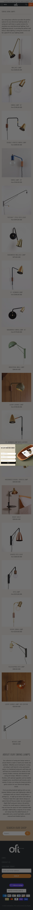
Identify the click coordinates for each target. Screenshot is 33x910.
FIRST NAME (3, 452)
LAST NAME (2, 455)
